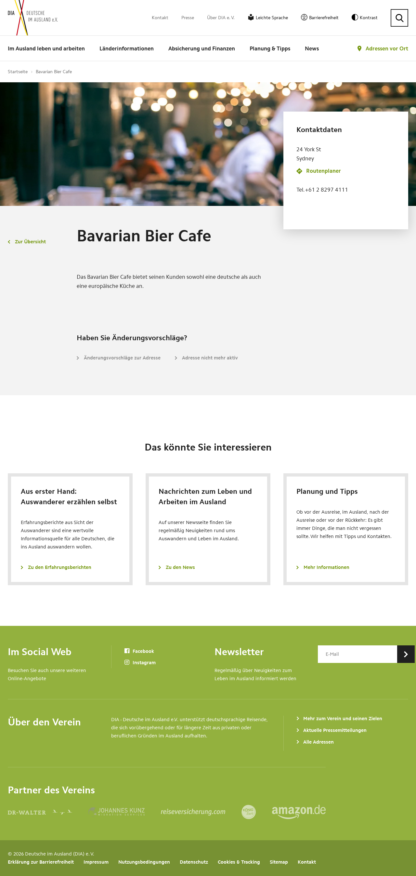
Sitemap (279, 862)
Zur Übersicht (30, 242)
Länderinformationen (126, 48)
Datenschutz (194, 862)
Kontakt (160, 17)
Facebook (142, 651)
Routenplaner (323, 171)
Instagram (143, 663)
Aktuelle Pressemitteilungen (335, 730)
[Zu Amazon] (299, 812)
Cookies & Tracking (239, 862)
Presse (187, 17)
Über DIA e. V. (221, 17)
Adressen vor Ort (387, 48)
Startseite (18, 71)
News (312, 48)
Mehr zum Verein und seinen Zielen (342, 718)
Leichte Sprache (272, 17)
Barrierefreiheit (324, 17)
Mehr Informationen (326, 567)
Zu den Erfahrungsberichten (59, 567)
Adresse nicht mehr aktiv (210, 358)
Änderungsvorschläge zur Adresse (122, 358)
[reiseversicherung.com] (201, 812)
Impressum (96, 862)
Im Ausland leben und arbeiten (46, 48)
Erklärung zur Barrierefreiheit (41, 862)
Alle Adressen (318, 742)
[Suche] (399, 18)
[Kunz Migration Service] (124, 812)
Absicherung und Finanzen (201, 48)
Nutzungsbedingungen (144, 862)
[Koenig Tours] (256, 812)
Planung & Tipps (270, 48)
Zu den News (180, 567)
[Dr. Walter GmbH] (48, 812)
